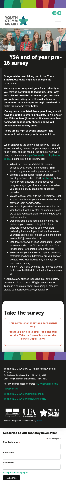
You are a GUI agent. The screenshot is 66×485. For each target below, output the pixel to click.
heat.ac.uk (48, 178)
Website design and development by (23, 420)
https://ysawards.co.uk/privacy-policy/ (32, 156)
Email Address (11, 442)
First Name (8, 452)
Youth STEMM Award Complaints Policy (24, 393)
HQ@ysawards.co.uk (47, 383)
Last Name (8, 462)
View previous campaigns (15, 472)
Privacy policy (11, 388)
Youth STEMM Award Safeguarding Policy (25, 398)
